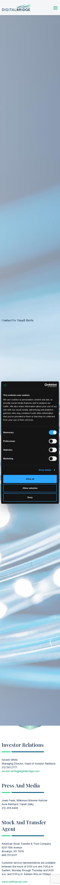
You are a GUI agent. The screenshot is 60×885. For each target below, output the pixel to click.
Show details (45, 470)
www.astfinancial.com (14, 881)
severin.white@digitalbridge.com (20, 771)
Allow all (30, 479)
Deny (30, 497)
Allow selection (30, 488)
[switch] (53, 441)
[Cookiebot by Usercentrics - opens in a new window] (44, 385)
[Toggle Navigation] (55, 7)
